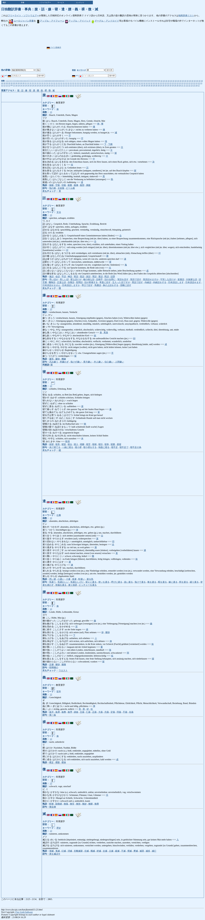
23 (192, 85)
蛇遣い (81, 579)
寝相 (94, 444)
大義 (100, 712)
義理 (70, 712)
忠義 (106, 712)
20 (175, 85)
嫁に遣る (173, 582)
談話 (88, 276)
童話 (100, 276)
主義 (82, 712)
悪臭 (106, 332)
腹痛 (76, 185)
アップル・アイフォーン (52, 21)
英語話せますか (151, 279)
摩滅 (135, 851)
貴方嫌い (87, 362)
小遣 (68, 579)
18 (142, 85)
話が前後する (91, 282)
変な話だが (76, 279)
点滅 (111, 851)
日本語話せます (193, 282)
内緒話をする (159, 282)
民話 (106, 276)
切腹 (63, 185)
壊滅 (51, 851)
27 (199, 85)
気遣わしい (63, 582)
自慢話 (71, 282)
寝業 (113, 444)
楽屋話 (181, 279)
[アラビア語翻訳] (71, 95)
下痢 (110, 144)
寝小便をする (90, 447)
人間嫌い (119, 362)
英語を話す (122, 279)
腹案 (70, 185)
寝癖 (82, 444)
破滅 (117, 851)
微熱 (78, 804)
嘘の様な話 (88, 279)
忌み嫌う (53, 362)
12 (95, 83)
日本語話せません (51, 285)
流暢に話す (125, 285)
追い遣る (128, 582)
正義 (94, 712)
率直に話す (105, 282)
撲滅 (129, 851)
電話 (94, 276)
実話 (76, 276)
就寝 (51, 444)
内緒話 (148, 282)
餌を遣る (183, 582)
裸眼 (57, 762)
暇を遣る (162, 582)
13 (161, 83)
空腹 (57, 185)
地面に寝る (103, 447)
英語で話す (135, 279)
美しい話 (64, 279)
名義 (131, 712)
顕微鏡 (58, 804)
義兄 (51, 712)
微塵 (96, 804)
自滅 (86, 851)
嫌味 (57, 359)
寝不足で (124, 447)
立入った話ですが (121, 282)
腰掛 (107, 632)
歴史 (58, 828)
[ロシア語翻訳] (59, 95)
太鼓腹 (61, 188)
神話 (70, 276)
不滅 (123, 851)
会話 (57, 276)
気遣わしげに (77, 582)
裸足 (51, 762)
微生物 (52, 807)
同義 (119, 712)
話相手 (99, 279)
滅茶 (142, 851)
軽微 (51, 804)
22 (187, 85)
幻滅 (63, 851)
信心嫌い (108, 362)
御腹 (51, 185)
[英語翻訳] (48, 95)
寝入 (76, 444)
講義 (76, 712)
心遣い (61, 579)
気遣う (52, 582)
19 (161, 85)
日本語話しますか (71, 285)
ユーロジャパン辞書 (24, 21)
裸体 (63, 762)
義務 (63, 712)
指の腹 (52, 188)
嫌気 (51, 359)
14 (16, 85)
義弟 (57, 712)
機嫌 (63, 359)
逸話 (51, 276)
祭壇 (67, 441)
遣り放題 (72, 585)
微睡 (90, 804)
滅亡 (154, 851)
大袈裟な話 (191, 279)
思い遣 (52, 579)
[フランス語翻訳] (52, 95)
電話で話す (137, 282)
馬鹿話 (97, 285)
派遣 (74, 579)
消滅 (70, 851)
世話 (82, 276)
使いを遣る (103, 582)
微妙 (84, 804)
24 (196, 85)
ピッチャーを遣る (88, 585)
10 (161, 81)
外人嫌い (98, 362)
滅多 (148, 851)
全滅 (105, 851)
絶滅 (99, 851)
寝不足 (114, 447)
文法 (58, 212)
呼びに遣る (116, 582)
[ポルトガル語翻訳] (63, 95)
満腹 (88, 185)
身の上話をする (110, 285)
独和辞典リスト (186, 15)
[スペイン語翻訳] (56, 95)
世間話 (79, 282)
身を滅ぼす (54, 854)
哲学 (58, 691)
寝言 (88, 444)
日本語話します (176, 282)
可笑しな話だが (168, 279)
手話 (63, 276)
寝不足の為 (135, 447)
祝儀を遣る (61, 585)
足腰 (51, 664)
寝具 (57, 444)
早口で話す (87, 285)
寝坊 (100, 444)
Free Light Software (24, 912)
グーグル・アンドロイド (107, 21)
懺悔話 (52, 282)
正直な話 (61, 282)
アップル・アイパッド (79, 21)
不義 (125, 712)
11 (26, 83)
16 (92, 85)
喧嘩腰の (53, 667)
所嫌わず (64, 362)
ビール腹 (70, 188)
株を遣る (151, 582)
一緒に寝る (67, 447)
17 (123, 85)
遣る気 (90, 579)
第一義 (52, 715)
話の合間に (110, 279)
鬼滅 (57, 851)
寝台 (70, 444)
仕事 (58, 515)
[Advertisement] (111, 47)
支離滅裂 (78, 851)
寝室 (63, 444)
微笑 (72, 804)
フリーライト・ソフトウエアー (23, 15)
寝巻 (106, 444)
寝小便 (78, 447)
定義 (113, 712)
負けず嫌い (76, 362)
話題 (113, 276)
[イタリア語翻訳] (67, 95)
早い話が (53, 279)
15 (54, 85)
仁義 (88, 712)
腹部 (82, 185)
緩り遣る (194, 582)
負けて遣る (140, 582)
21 (182, 85)
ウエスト (63, 670)
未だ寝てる (54, 447)
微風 (66, 804)
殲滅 (93, 851)
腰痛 (63, 664)
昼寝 (119, 444)
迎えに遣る (91, 582)
